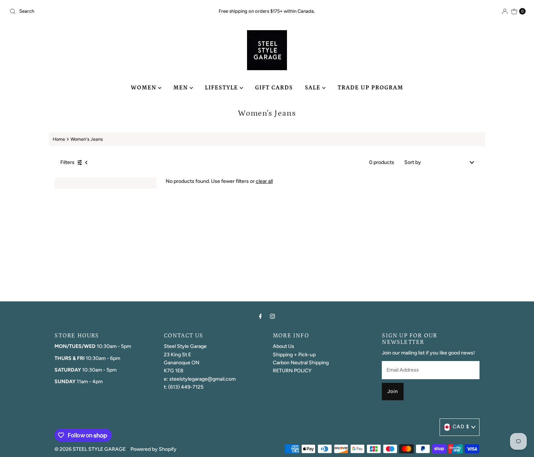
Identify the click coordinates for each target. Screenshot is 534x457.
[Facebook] (260, 316)
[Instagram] (272, 316)
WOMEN (144, 87)
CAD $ (461, 427)
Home (59, 139)
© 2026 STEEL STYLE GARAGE (90, 449)
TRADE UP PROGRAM (370, 87)
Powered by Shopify (153, 449)
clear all (264, 181)
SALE (313, 87)
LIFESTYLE (222, 87)
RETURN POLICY (292, 371)
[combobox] (91, 11)
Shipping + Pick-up (294, 355)
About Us (283, 346)
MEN (181, 87)
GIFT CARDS (274, 87)
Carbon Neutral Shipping (301, 363)
